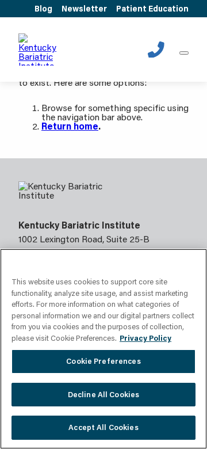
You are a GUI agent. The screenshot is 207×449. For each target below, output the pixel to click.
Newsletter (84, 9)
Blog (43, 9)
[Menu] (184, 53)
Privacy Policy (145, 338)
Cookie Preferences (103, 361)
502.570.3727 (156, 50)
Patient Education (152, 9)
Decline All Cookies (103, 394)
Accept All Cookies (103, 427)
